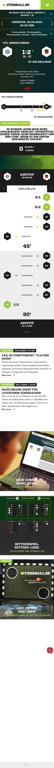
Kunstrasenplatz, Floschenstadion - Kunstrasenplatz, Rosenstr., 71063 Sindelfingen (27, 33)
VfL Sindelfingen (16, 43)
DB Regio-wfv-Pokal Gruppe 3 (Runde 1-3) (27, 14)
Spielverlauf (27, 189)
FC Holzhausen (39, 61)
